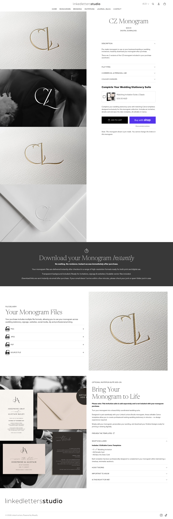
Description (107, 43)
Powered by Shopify (30, 515)
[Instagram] (161, 515)
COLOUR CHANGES (109, 79)
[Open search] (153, 4)
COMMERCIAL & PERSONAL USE (114, 73)
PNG (12, 329)
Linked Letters (16, 515)
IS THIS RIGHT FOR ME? (101, 480)
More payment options (143, 126)
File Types (106, 67)
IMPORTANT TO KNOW (100, 474)
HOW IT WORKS (98, 467)
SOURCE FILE (16, 352)
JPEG (13, 337)
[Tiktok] (166, 515)
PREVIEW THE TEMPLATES (102, 433)
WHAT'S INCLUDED (99, 441)
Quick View (111, 99)
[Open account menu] (159, 4)
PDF (12, 345)
